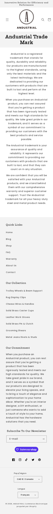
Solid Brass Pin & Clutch (19, 323)
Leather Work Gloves (18, 317)
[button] (7, 19)
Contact (10, 272)
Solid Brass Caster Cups (20, 310)
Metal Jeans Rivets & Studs (21, 337)
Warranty (11, 258)
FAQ (8, 252)
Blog (8, 239)
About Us (11, 265)
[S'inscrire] (43, 439)
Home (9, 232)
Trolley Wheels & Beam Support (24, 290)
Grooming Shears (16, 330)
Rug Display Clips (16, 297)
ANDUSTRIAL (18, 504)
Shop (9, 245)
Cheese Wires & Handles (20, 303)
